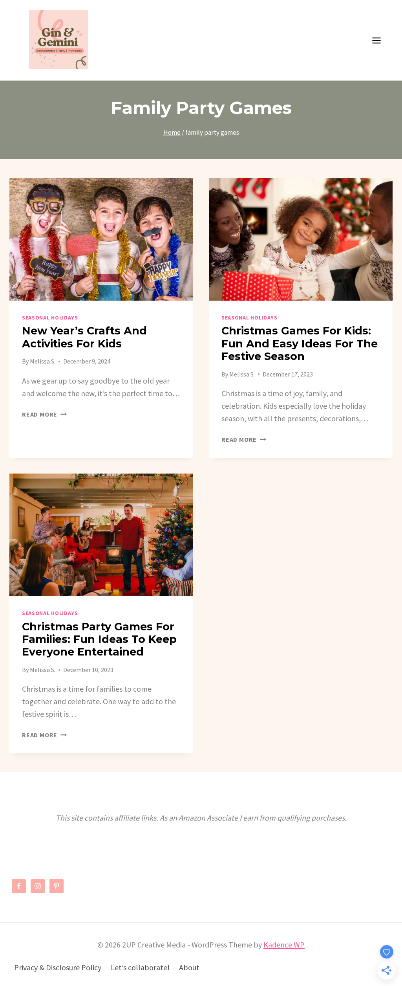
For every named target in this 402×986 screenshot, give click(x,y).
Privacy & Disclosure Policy (57, 967)
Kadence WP (284, 944)
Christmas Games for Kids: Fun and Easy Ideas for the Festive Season (299, 343)
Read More (44, 414)
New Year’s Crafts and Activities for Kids (84, 337)
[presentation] (101, 239)
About (189, 967)
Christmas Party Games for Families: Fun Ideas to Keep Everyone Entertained (99, 639)
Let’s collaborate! (140, 967)
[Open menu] (380, 40)
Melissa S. (42, 361)
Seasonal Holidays (50, 317)
